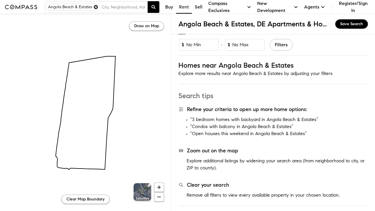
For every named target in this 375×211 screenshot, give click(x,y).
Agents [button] (311, 7)
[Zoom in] (159, 187)
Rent (184, 7)
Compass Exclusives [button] (219, 7)
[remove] (95, 7)
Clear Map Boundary (86, 199)
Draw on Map (146, 25)
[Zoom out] (159, 197)
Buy (169, 7)
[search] (153, 7)
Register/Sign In (353, 7)
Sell (198, 7)
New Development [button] (271, 7)
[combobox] (123, 7)
